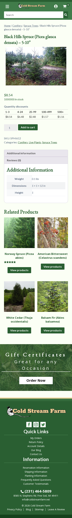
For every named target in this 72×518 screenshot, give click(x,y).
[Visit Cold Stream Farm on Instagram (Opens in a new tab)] (36, 425)
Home (7, 25)
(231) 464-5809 (37, 491)
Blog (28, 509)
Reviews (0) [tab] (14, 160)
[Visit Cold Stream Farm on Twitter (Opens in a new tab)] (43, 425)
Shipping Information (36, 471)
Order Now (35, 380)
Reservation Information (36, 467)
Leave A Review (56, 509)
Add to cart (28, 127)
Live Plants (35, 142)
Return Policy (36, 442)
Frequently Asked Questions (36, 479)
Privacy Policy (14, 509)
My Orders (36, 438)
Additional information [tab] (21, 153)
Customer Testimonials (36, 483)
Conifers (17, 25)
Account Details (36, 446)
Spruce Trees (31, 25)
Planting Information (36, 475)
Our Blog (36, 450)
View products (19, 270)
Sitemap (39, 509)
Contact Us (36, 454)
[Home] (31, 9)
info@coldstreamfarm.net (36, 499)
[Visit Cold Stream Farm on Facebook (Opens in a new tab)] (29, 425)
